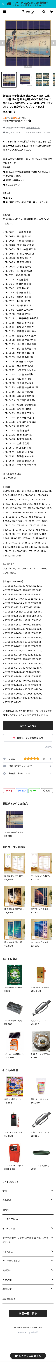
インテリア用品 (9, 1228)
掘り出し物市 (9, 1298)
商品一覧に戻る (28, 1313)
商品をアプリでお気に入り (29, 738)
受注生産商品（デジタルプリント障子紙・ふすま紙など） (25, 1240)
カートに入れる (28, 725)
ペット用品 (7, 1251)
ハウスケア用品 (10, 1219)
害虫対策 (7, 1289)
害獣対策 (7, 1280)
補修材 (5, 1209)
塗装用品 (7, 1200)
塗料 (4, 1191)
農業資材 (7, 1270)
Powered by (24, 1332)
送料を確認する (33, 127)
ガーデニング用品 (11, 1261)
